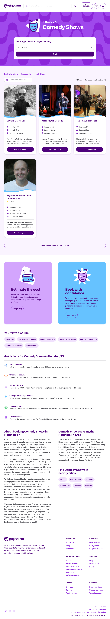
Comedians (10, 339)
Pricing (69, 590)
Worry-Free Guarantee (75, 303)
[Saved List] (96, 5)
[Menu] (103, 5)
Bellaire (63, 479)
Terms (95, 607)
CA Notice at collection (97, 609)
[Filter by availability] (20, 80)
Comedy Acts (26, 74)
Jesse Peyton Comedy (52, 121)
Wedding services (97, 593)
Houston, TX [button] (51, 22)
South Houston (75, 479)
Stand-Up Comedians (14, 345)
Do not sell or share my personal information (88, 612)
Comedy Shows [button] (63, 27)
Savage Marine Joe (16, 121)
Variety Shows (31, 345)
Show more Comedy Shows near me (55, 245)
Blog (68, 546)
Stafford (88, 486)
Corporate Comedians (67, 339)
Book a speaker (72, 566)
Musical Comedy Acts (88, 339)
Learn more (71, 315)
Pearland (77, 486)
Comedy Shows (39, 74)
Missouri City (65, 486)
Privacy (103, 607)
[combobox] (49, 6)
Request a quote (96, 549)
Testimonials (71, 593)
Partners (70, 549)
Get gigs (69, 587)
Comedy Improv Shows (27, 339)
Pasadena (89, 479)
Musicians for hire (74, 569)
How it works (94, 543)
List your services (86, 6)
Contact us (94, 564)
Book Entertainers (11, 74)
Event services (95, 587)
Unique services (96, 590)
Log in (75, 6)
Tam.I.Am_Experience (86, 121)
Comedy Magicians (47, 339)
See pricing (17, 309)
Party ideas (94, 546)
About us (70, 543)
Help (91, 561)
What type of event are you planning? (34, 41)
